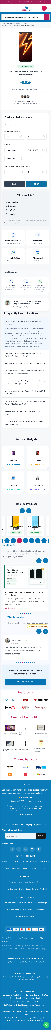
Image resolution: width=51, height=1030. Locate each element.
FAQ (7, 868)
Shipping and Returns (20, 868)
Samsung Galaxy (32, 995)
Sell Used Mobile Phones (19, 23)
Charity (21, 889)
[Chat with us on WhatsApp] (46, 1025)
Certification (44, 861)
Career (39, 882)
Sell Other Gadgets (14, 909)
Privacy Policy (7, 861)
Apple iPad (17, 1005)
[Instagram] (18, 849)
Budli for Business (10, 889)
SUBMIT (40, 836)
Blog (20, 882)
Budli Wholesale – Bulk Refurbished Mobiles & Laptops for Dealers (25, 977)
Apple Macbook (18, 1011)
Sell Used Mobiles (10, 903)
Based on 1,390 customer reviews (25, 801)
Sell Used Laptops (40, 903)
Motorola (25, 1001)
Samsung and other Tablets (31, 1005)
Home (4, 23)
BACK (14, 184)
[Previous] (39, 560)
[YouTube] (32, 849)
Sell (8, 23)
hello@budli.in (27, 815)
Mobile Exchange (22, 916)
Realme (39, 998)
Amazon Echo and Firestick (35, 1020)
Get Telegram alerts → (25, 682)
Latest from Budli (10, 545)
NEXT (36, 184)
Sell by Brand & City (20, 962)
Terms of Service (33, 949)
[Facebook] (12, 849)
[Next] (45, 560)
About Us (12, 882)
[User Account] (44, 8)
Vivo (25, 998)
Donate (32, 916)
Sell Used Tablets (25, 903)
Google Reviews (32, 889)
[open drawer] (6, 8)
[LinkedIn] (25, 849)
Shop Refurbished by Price (38, 962)
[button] (22, 510)
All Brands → (36, 1001)
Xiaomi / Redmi (15, 998)
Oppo (31, 998)
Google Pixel (14, 1001)
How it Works (28, 909)
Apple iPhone (18, 995)
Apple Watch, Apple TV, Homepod (30, 1018)
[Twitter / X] (38, 849)
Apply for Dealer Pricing (26, 979)
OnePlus (45, 995)
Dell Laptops (29, 1011)
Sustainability (39, 909)
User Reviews (30, 882)
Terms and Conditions (30, 861)
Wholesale (44, 889)
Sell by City (34, 868)
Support (43, 868)
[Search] (46, 17)
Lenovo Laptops (39, 1011)
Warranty (17, 861)
